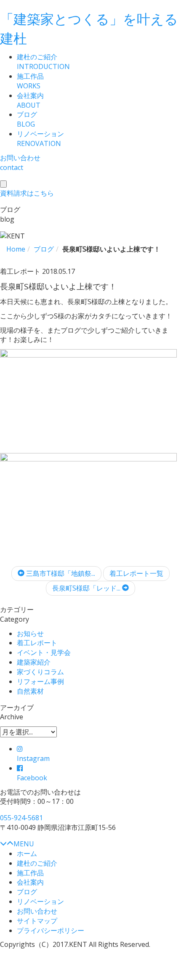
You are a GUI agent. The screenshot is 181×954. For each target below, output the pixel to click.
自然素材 (30, 691)
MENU (23, 843)
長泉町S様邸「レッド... (87, 588)
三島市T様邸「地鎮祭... (59, 573)
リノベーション (40, 901)
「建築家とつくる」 (89, 28)
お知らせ (30, 633)
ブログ (27, 891)
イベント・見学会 (44, 652)
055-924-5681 (21, 817)
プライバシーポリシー (50, 930)
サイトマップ (37, 920)
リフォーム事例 (40, 681)
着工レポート (37, 642)
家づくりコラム (40, 671)
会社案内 (30, 882)
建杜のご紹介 (37, 863)
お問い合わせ (37, 911)
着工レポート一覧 (136, 573)
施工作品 (30, 872)
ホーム (27, 853)
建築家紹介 (34, 662)
